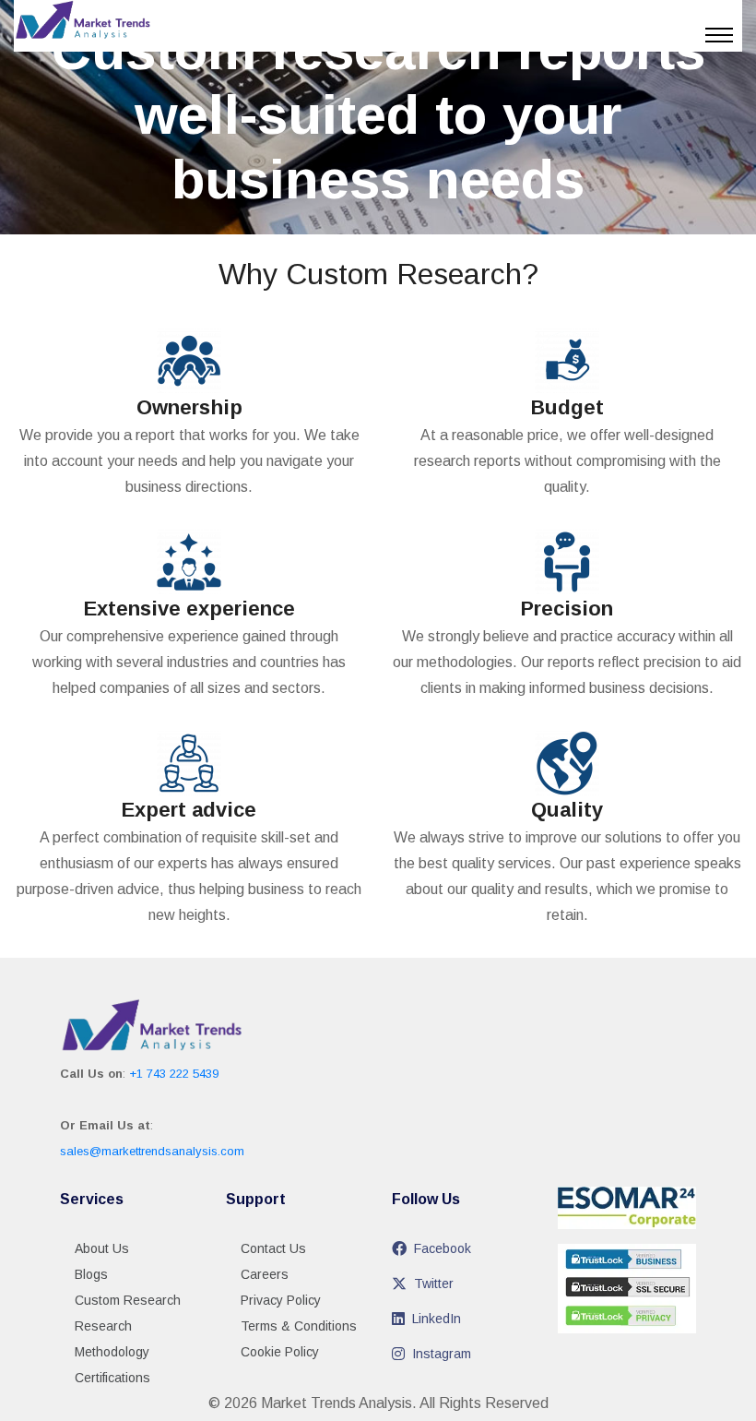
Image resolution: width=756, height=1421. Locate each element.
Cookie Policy (280, 1351)
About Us (102, 1248)
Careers (265, 1274)
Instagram (441, 1353)
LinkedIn (436, 1318)
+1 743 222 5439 (174, 1074)
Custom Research (128, 1300)
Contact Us (273, 1248)
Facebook (442, 1248)
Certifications (112, 1377)
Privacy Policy (281, 1300)
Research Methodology (112, 1339)
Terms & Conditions (299, 1326)
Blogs (91, 1274)
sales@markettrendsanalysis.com (152, 1151)
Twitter (434, 1283)
